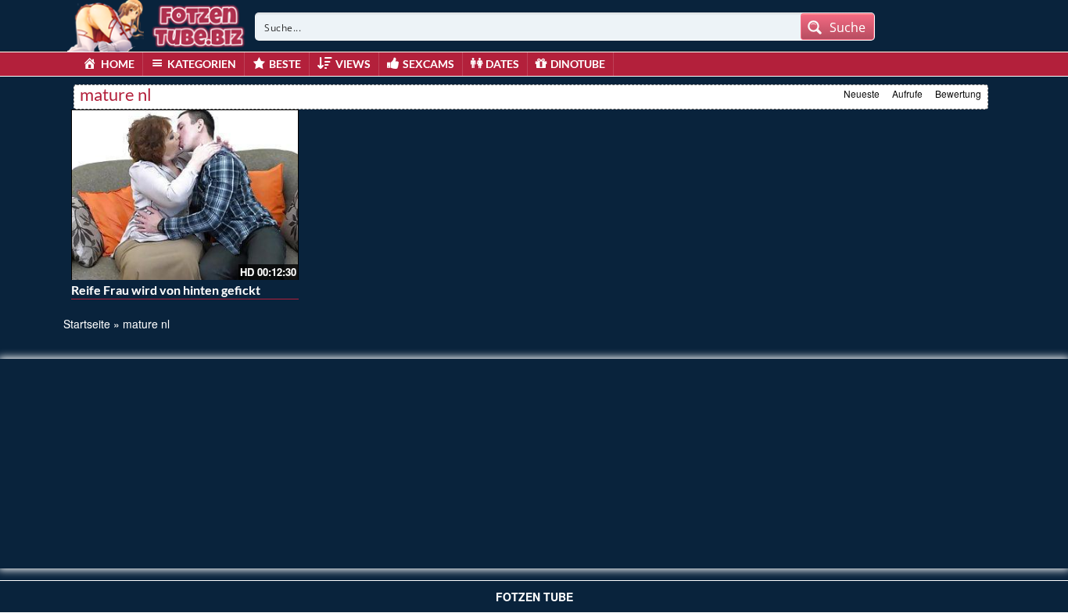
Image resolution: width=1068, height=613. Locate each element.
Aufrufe (907, 93)
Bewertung (958, 93)
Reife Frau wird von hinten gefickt (165, 289)
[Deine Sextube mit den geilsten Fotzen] (157, 23)
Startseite (86, 324)
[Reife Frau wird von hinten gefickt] (185, 194)
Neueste (862, 93)
